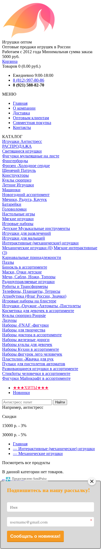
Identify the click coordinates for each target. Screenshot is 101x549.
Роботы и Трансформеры (25, 286)
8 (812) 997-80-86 (28, 80)
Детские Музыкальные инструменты (36, 228)
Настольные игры (18, 214)
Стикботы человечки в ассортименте (36, 373)
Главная (20, 103)
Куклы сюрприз (16, 180)
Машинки (11, 189)
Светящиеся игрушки (22, 151)
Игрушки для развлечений (26, 233)
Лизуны (9, 320)
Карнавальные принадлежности (31, 257)
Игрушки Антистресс (22, 141)
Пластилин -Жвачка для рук (28, 359)
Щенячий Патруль (19, 170)
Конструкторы (15, 175)
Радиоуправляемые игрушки (28, 281)
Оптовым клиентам (31, 117)
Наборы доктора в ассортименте (32, 335)
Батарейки (11, 204)
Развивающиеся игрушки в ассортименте (40, 368)
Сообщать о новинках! (35, 536)
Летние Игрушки (18, 185)
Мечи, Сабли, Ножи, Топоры (28, 276)
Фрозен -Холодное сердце (26, 165)
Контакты (22, 127)
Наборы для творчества (23, 330)
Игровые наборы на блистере (29, 301)
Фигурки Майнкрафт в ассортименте (36, 378)
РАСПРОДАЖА (17, 146)
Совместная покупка (32, 122)
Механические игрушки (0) (27, 247)
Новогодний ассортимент (26, 194)
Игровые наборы (17, 223)
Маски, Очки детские (22, 272)
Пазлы (8, 262)
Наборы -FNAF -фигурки (25, 325)
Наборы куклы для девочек (27, 344)
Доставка (21, 113)
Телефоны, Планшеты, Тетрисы (31, 291)
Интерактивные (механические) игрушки (40, 243)
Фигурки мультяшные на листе (30, 156)
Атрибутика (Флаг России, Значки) (34, 296)
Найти (60, 402)
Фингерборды (15, 160)
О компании (24, 108)
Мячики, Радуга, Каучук (24, 199)
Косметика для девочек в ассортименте (38, 310)
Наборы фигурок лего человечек (32, 354)
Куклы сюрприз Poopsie (24, 315)
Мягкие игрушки (18, 218)
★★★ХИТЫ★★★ (30, 387)
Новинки (21, 392)
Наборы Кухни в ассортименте (30, 349)
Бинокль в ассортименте (24, 267)
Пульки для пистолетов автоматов (33, 364)
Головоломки (14, 209)
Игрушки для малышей (23, 238)
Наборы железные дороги (26, 339)
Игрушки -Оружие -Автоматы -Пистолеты (41, 306)
